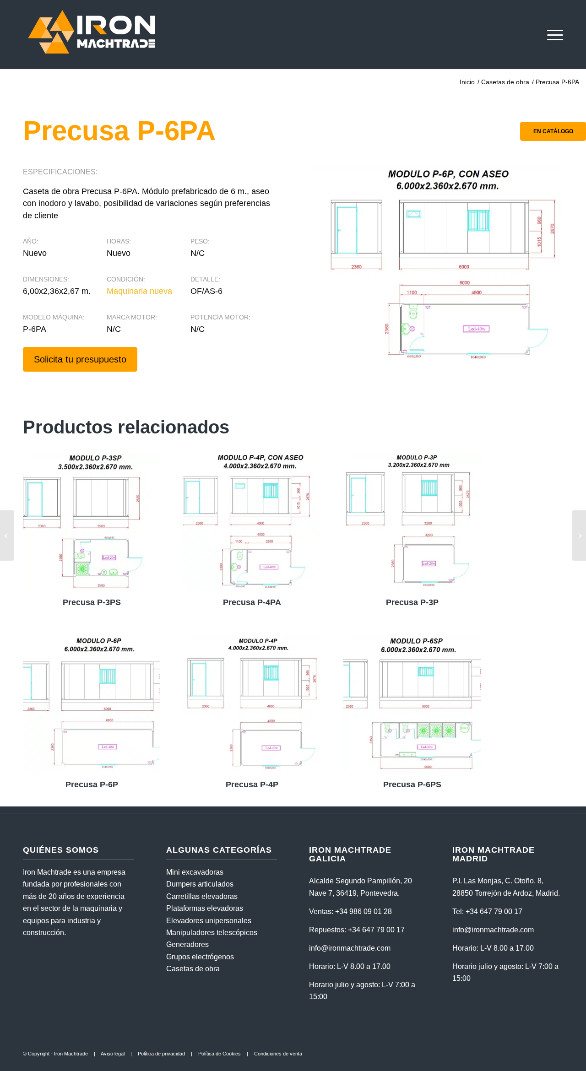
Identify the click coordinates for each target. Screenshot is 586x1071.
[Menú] (552, 34)
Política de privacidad (161, 1053)
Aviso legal (113, 1053)
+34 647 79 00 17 (376, 930)
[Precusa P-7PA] (579, 535)
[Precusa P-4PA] (7, 535)
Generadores (187, 944)
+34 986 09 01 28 (363, 911)
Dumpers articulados (199, 884)
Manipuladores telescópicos (211, 932)
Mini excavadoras (194, 872)
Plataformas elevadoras (204, 908)
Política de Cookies (219, 1053)
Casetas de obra (193, 969)
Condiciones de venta (278, 1053)
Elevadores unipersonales (208, 921)
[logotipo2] (91, 34)
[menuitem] (552, 34)
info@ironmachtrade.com (350, 948)
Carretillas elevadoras (202, 896)
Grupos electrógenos (200, 957)
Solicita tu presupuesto (80, 359)
